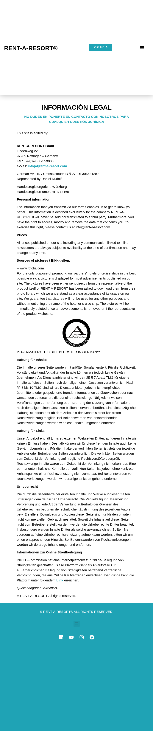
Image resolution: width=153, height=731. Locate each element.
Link (59, 580)
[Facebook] (92, 637)
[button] (142, 47)
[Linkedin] (61, 637)
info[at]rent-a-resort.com (47, 166)
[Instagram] (81, 637)
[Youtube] (71, 637)
